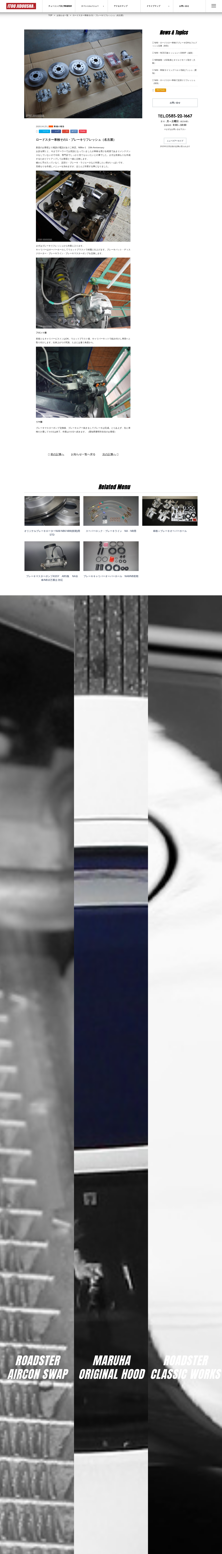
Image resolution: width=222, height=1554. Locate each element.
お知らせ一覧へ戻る (83, 454)
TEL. (175, 116)
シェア (57, 131)
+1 (67, 131)
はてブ (74, 131)
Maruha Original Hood (111, 1367)
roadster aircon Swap (37, 1367)
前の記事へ (57, 454)
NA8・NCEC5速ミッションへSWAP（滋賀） (174, 53)
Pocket (82, 131)
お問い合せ (175, 102)
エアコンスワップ (37, 1383)
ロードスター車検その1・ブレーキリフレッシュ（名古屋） (76, 139)
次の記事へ (109, 454)
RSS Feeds (161, 90)
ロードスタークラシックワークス (185, 1383)
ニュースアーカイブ (175, 141)
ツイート (46, 131)
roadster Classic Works (185, 1367)
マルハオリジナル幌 (111, 1383)
